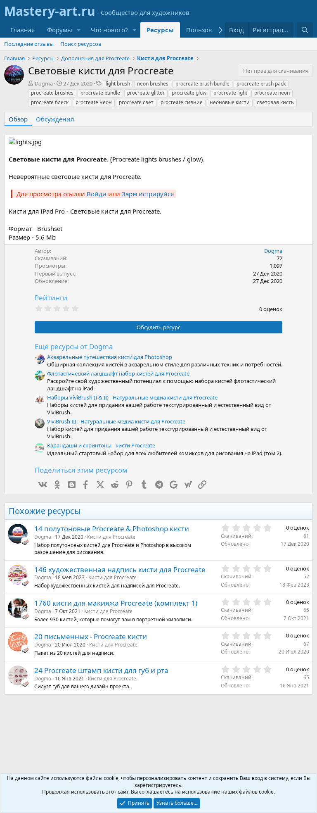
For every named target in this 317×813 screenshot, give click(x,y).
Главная (22, 30)
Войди (96, 194)
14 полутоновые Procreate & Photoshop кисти (111, 528)
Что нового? (109, 30)
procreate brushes (52, 92)
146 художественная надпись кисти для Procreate (120, 569)
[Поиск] (305, 30)
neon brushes (152, 83)
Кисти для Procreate (111, 536)
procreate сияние (182, 102)
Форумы (59, 30)
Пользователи (207, 30)
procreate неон (94, 102)
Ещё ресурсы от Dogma (74, 346)
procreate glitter (146, 92)
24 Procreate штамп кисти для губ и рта (101, 670)
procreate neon (272, 92)
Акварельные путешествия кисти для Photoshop (109, 357)
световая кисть (275, 102)
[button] (79, 30)
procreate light (230, 92)
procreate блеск (50, 102)
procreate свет (136, 102)
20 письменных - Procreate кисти (90, 636)
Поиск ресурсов (80, 44)
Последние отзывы (29, 44)
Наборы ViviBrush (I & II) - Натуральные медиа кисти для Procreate (132, 397)
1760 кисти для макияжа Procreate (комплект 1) (115, 603)
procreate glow (189, 92)
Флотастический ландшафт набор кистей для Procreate (118, 373)
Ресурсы (160, 30)
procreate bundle (100, 92)
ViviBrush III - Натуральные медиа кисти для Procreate (116, 421)
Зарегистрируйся (148, 194)
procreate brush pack (261, 83)
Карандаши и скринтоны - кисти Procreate (101, 445)
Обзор (18, 119)
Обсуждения (55, 119)
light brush (118, 83)
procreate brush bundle (202, 83)
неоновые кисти (230, 102)
